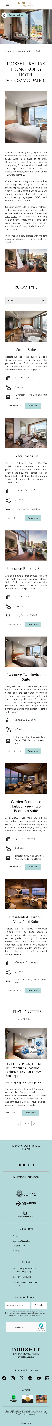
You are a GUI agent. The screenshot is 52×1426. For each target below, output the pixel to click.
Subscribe (39, 1305)
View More (13, 405)
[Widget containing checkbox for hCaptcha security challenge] (26, 1327)
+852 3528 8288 (24, 1277)
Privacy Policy (19, 1246)
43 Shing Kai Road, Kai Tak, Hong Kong (26, 1270)
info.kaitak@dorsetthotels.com (28, 1284)
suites (44, 181)
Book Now (26, 1423)
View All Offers (24, 1019)
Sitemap (16, 1251)
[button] (18, 1123)
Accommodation (23, 51)
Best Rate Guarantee (21, 1241)
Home (8, 51)
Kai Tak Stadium (31, 155)
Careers (16, 1236)
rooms (32, 181)
